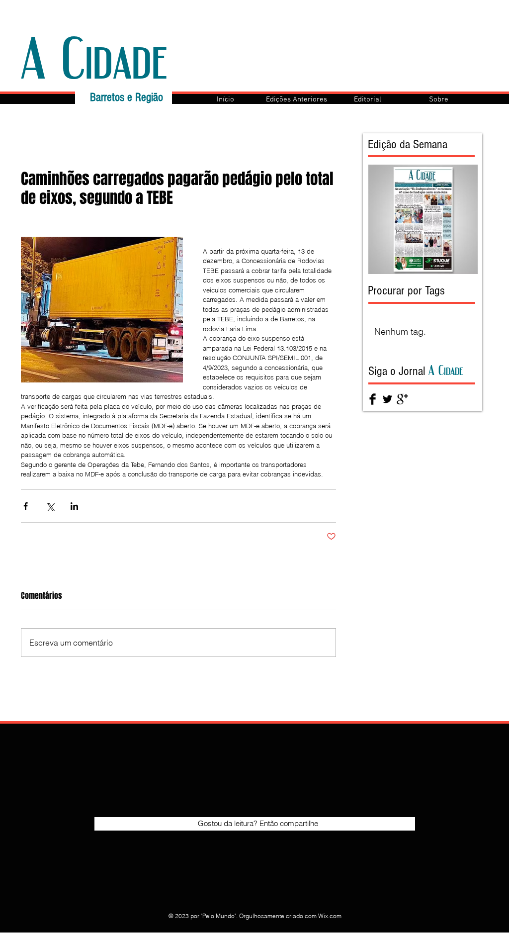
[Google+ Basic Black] (402, 399)
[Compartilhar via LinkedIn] (74, 506)
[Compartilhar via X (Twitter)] (50, 506)
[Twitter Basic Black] (387, 399)
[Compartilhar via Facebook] (25, 506)
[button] (296, 99)
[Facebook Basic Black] (372, 399)
